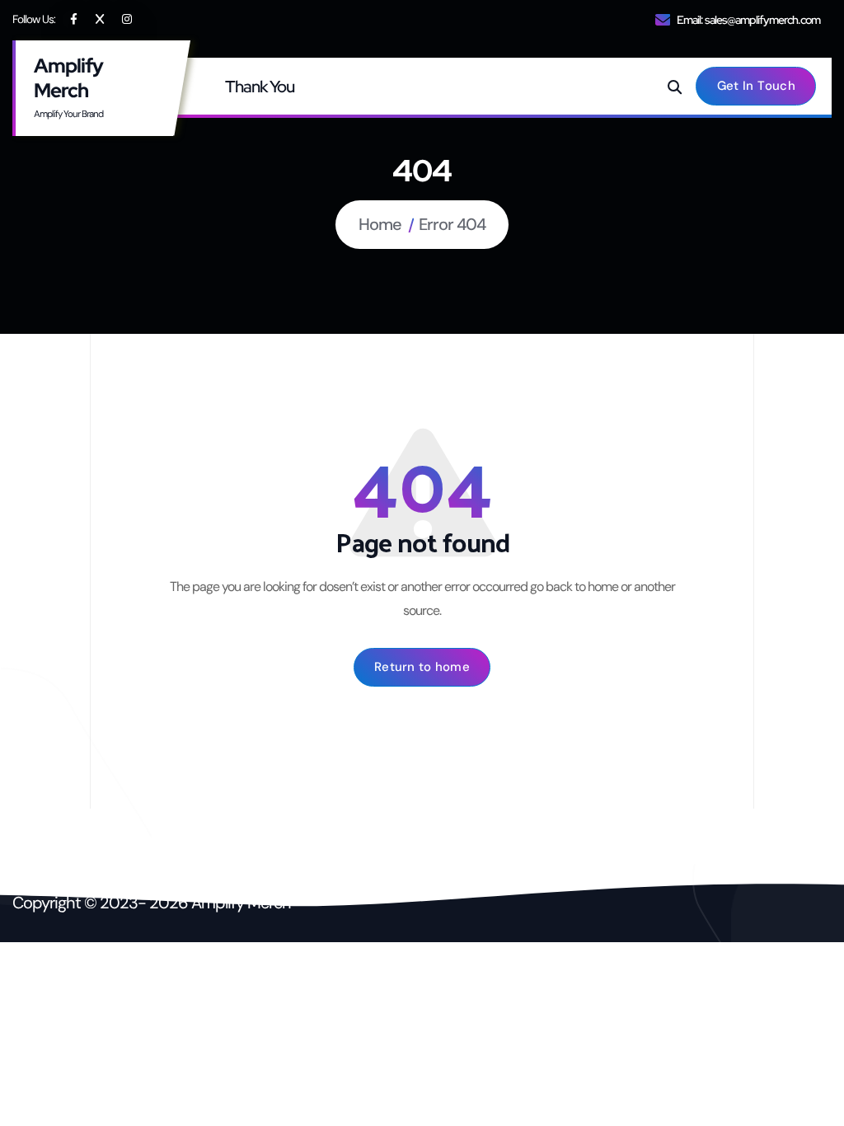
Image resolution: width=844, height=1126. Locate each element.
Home (380, 224)
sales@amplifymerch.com (762, 19)
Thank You (259, 86)
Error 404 (452, 224)
